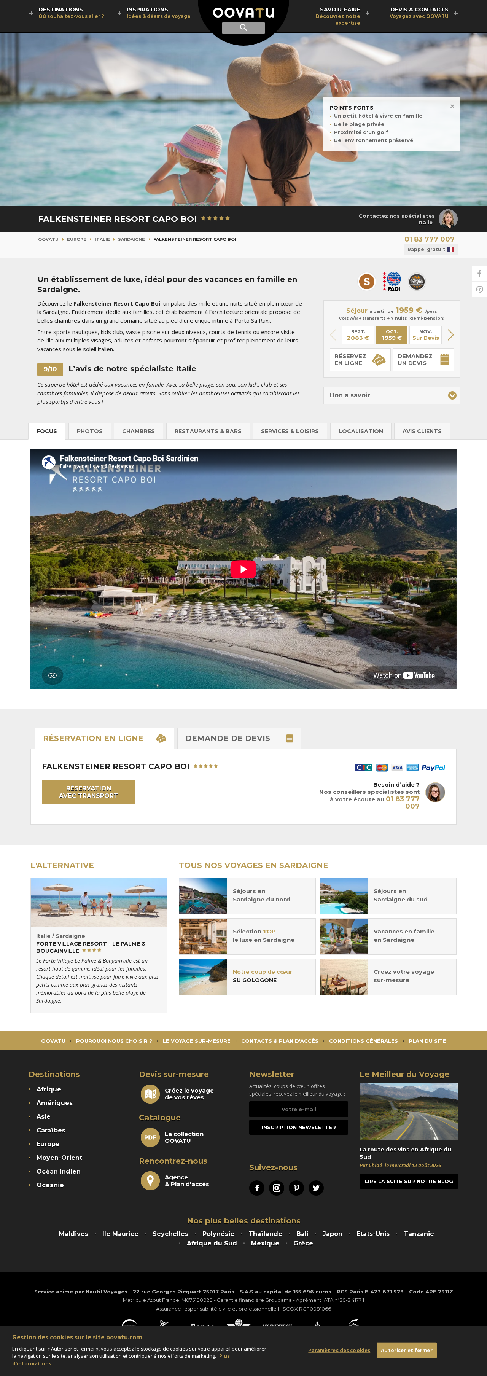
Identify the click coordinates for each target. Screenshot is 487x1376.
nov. (425, 335)
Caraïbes (51, 1130)
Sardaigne (131, 239)
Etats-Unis (373, 1233)
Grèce (303, 1243)
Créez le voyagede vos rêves (189, 1094)
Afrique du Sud (212, 1243)
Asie (44, 1116)
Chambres (138, 431)
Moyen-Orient (59, 1157)
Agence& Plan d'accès (187, 1181)
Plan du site (427, 1041)
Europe (76, 239)
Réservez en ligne (350, 359)
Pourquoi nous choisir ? (114, 1041)
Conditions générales (363, 1041)
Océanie (50, 1185)
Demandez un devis (415, 359)
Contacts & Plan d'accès (279, 1041)
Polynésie (218, 1233)
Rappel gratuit (426, 249)
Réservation (93, 738)
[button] (450, 335)
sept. (358, 335)
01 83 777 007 (429, 239)
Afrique (49, 1089)
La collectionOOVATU (184, 1137)
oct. (392, 335)
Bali (302, 1233)
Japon (332, 1233)
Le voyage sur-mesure (197, 1041)
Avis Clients (422, 431)
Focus (47, 431)
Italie (102, 239)
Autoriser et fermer (406, 1350)
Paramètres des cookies (339, 1350)
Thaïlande (265, 1233)
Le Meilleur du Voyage (404, 1074)
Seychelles (170, 1233)
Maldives (73, 1233)
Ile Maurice (120, 1233)
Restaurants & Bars (208, 431)
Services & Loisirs (290, 431)
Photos (90, 431)
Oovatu (48, 239)
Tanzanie (419, 1233)
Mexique (265, 1243)
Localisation (361, 431)
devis (227, 738)
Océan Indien (59, 1171)
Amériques (55, 1103)
